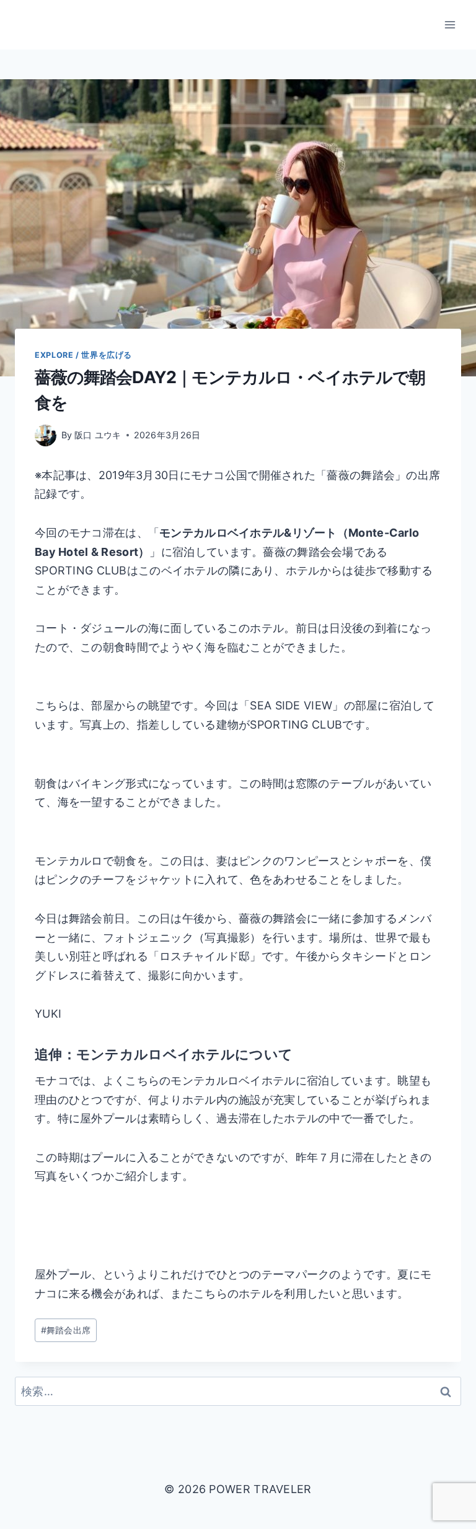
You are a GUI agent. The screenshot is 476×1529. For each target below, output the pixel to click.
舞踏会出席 (66, 1330)
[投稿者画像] (45, 435)
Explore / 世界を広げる (83, 355)
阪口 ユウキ (97, 435)
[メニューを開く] (449, 24)
